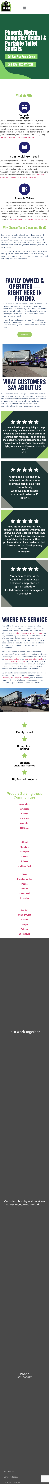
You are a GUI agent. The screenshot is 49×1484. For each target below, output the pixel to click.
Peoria (26, 678)
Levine (24, 856)
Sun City (24, 910)
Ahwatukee (24, 804)
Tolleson (24, 929)
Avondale (24, 809)
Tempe (41, 633)
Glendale (5, 678)
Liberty (24, 861)
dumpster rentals (12, 659)
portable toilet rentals (34, 659)
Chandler (14, 678)
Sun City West (24, 915)
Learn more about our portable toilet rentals (28, 219)
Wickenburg (24, 934)
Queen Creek (25, 893)
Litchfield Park (24, 866)
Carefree (24, 818)
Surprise (24, 919)
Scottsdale (27, 633)
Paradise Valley (24, 879)
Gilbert (21, 678)
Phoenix (19, 633)
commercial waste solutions (13, 661)
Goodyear (24, 851)
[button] (24, 8)
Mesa (35, 633)
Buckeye (24, 813)
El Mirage (24, 828)
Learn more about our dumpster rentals (17, 137)
